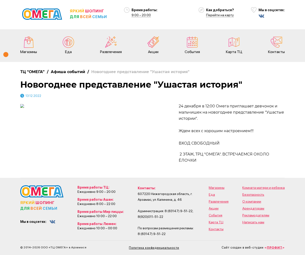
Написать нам (253, 222)
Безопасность (253, 194)
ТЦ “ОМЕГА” (32, 72)
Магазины (28, 52)
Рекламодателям (255, 215)
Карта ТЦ (234, 52)
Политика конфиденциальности (154, 248)
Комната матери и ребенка (263, 188)
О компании (251, 201)
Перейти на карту (220, 15)
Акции (153, 52)
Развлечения (111, 52)
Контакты (276, 52)
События (192, 52)
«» (274, 247)
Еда (68, 52)
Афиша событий (68, 72)
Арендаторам (253, 208)
